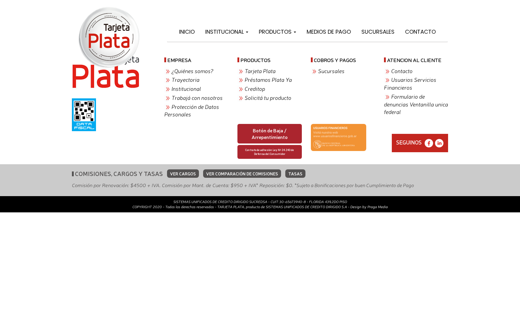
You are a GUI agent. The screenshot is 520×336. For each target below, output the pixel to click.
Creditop (255, 88)
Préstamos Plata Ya (268, 79)
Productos (276, 31)
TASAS (295, 173)
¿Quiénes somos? (192, 70)
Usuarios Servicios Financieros (410, 83)
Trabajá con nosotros (197, 97)
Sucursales (378, 31)
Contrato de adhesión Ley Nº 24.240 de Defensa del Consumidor (269, 152)
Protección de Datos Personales (191, 110)
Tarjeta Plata (260, 70)
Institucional (225, 31)
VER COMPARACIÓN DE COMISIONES (242, 173)
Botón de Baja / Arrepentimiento (270, 133)
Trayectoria (186, 79)
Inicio (187, 31)
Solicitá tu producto (268, 97)
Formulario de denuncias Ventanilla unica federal (416, 104)
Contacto (420, 31)
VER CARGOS (183, 173)
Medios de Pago (329, 31)
